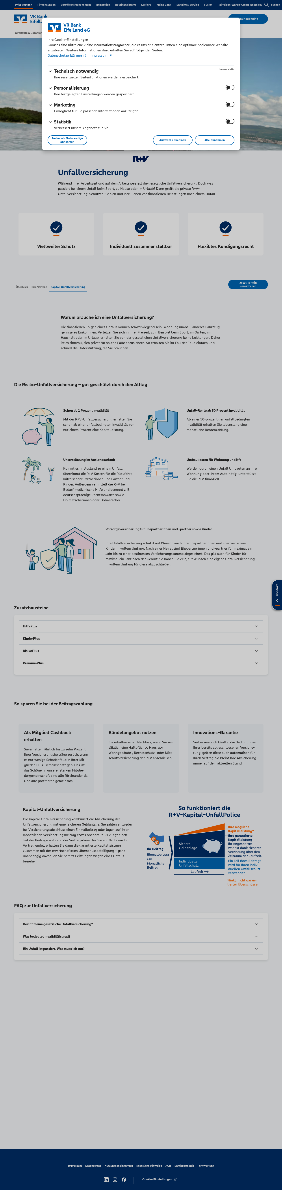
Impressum (99, 55)
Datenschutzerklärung (65, 55)
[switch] (230, 87)
